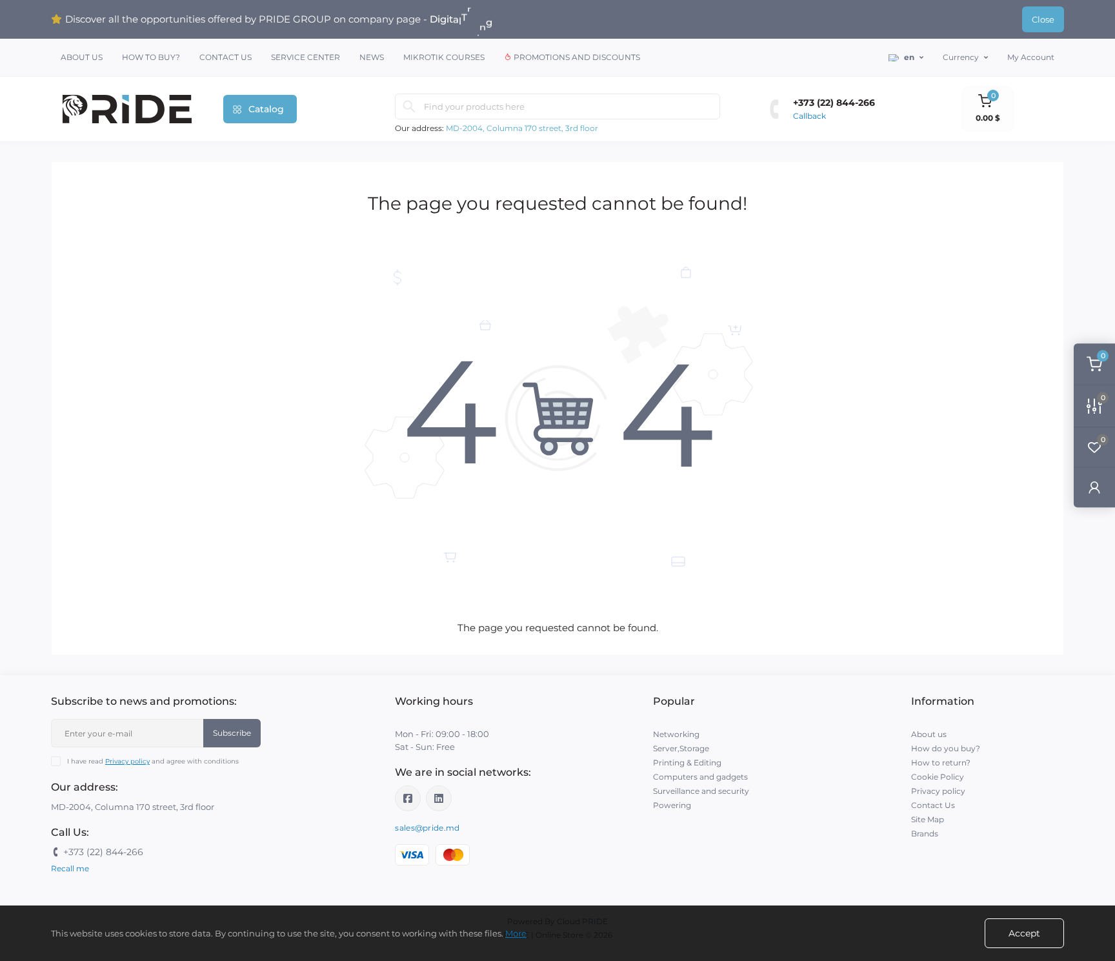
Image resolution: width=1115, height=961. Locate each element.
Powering (672, 805)
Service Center (305, 57)
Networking (676, 734)
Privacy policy (127, 761)
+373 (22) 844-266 (834, 102)
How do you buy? (945, 748)
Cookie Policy (937, 777)
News (371, 57)
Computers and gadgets (700, 777)
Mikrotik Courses (444, 57)
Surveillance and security (701, 791)
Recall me (70, 868)
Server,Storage (681, 748)
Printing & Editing (687, 762)
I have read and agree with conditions (153, 761)
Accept (1024, 933)
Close (1043, 19)
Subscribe (232, 733)
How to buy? (151, 57)
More (516, 933)
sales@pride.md (427, 828)
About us (82, 57)
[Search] (409, 106)
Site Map (927, 819)
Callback (809, 116)
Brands (924, 833)
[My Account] (1094, 487)
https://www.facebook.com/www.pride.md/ (408, 798)
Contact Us (225, 57)
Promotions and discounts (576, 57)
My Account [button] (1030, 57)
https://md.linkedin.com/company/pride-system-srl (439, 798)
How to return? (940, 762)
